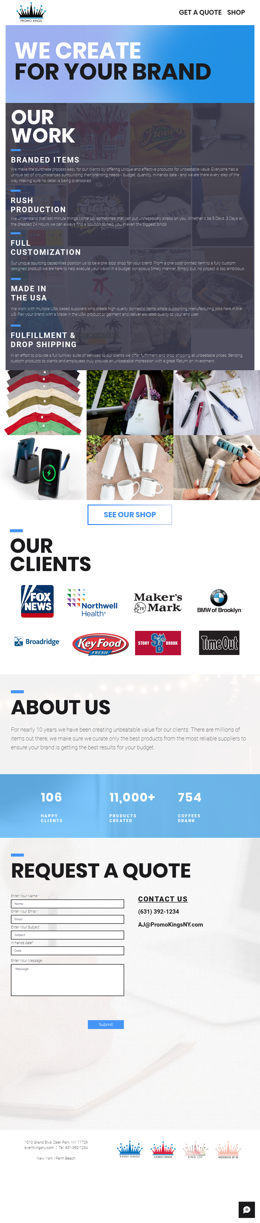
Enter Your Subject (25, 927)
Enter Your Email (24, 911)
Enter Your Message (26, 960)
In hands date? (22, 943)
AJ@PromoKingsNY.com (170, 924)
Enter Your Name (24, 896)
